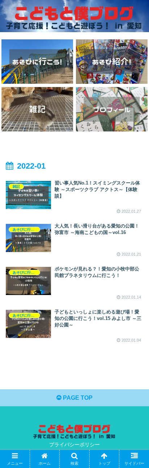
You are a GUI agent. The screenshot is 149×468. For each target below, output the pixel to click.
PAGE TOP (77, 398)
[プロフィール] (112, 109)
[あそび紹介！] (112, 61)
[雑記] (37, 109)
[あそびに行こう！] (37, 61)
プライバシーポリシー (74, 444)
